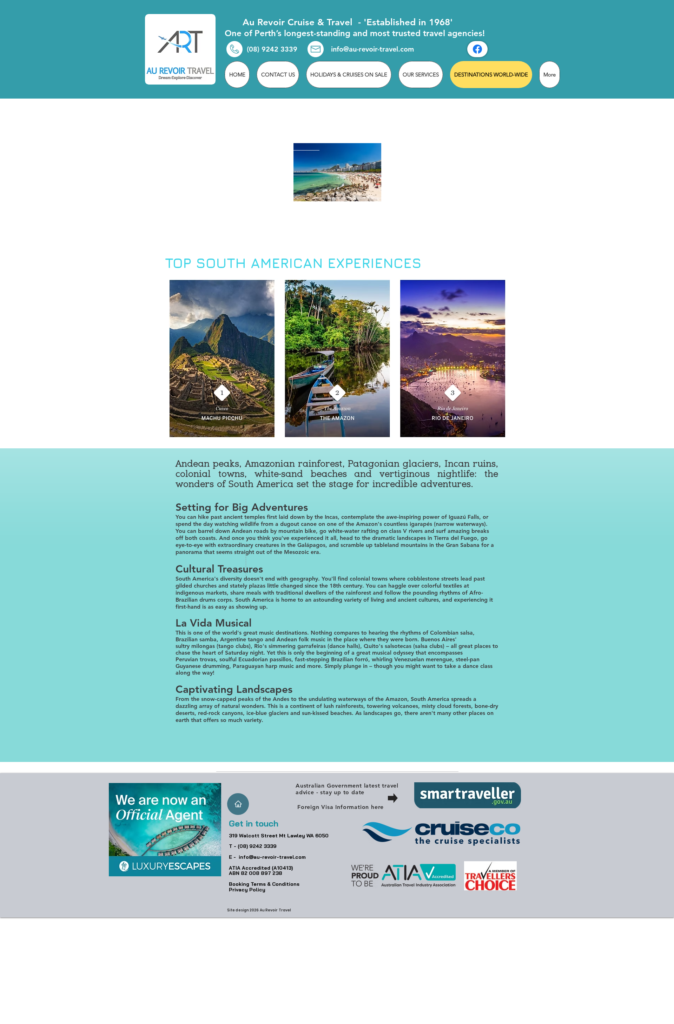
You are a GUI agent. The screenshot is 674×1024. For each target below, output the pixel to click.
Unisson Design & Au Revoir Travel (363, 1021)
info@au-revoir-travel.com (372, 49)
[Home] (238, 804)
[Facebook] (477, 49)
